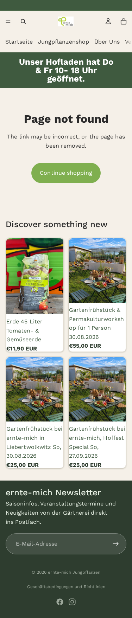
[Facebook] (60, 602)
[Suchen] (23, 21)
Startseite (19, 41)
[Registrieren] (115, 543)
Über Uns (107, 41)
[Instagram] (72, 602)
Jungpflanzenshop (63, 41)
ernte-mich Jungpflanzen (74, 572)
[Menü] (8, 21)
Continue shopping (66, 172)
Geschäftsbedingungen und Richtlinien (66, 586)
